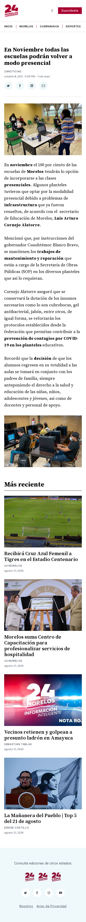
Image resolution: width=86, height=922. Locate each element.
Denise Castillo (16, 827)
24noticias (13, 71)
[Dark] (53, 11)
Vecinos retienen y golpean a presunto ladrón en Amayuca (38, 735)
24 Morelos (13, 565)
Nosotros (26, 906)
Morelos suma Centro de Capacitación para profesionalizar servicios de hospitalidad (37, 646)
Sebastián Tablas (18, 744)
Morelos (26, 26)
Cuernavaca (49, 26)
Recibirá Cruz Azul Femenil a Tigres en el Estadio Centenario (41, 557)
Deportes (73, 26)
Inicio (8, 26)
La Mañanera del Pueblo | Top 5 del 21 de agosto (40, 819)
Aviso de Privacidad (52, 906)
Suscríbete (69, 10)
